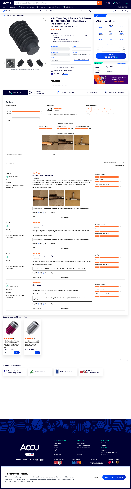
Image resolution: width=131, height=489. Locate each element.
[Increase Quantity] (98, 49)
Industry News (81, 443)
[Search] (99, 3)
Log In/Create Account (107, 443)
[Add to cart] (17, 352)
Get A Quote (109, 72)
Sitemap (79, 454)
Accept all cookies (114, 477)
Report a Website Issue (83, 447)
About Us (56, 452)
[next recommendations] (126, 360)
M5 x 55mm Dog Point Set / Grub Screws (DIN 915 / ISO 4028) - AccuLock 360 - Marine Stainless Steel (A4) (12, 344)
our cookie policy (28, 481)
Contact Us (104, 454)
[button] (44, 19)
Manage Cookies (81, 452)
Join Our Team (57, 454)
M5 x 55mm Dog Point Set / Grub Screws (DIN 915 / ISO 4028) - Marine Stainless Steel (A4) (32, 343)
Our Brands (80, 449)
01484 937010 (124, 7)
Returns (56, 447)
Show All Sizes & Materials (15, 15)
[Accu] (7, 2)
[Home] (29, 447)
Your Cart (103, 445)
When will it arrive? (122, 63)
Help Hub (56, 449)
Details (72, 67)
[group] (25, 37)
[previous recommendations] (121, 360)
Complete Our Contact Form (109, 452)
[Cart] (127, 3)
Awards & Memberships (83, 445)
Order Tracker (57, 443)
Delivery (56, 445)
